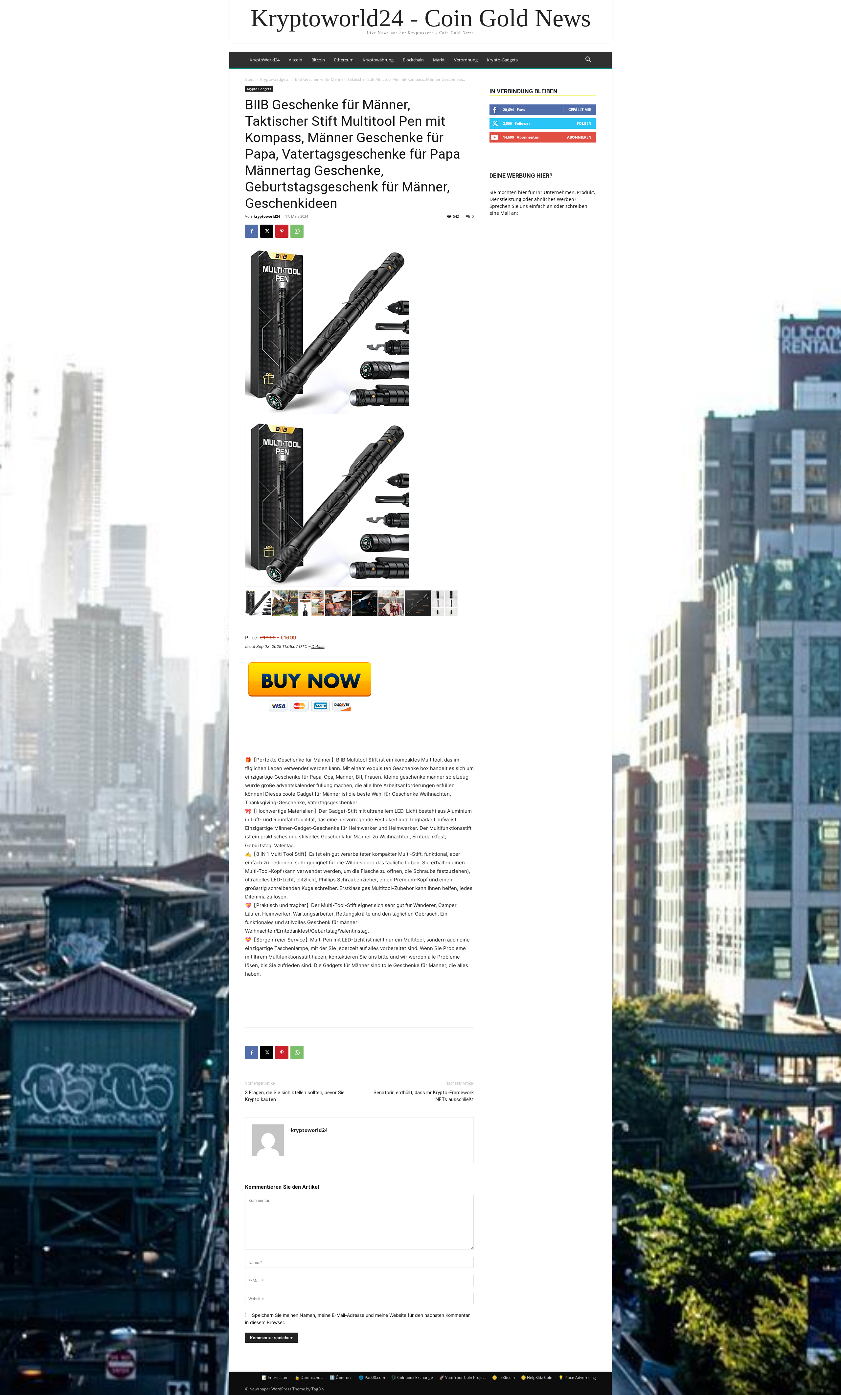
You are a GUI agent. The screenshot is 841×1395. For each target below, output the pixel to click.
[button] (588, 60)
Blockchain (413, 60)
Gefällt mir (579, 109)
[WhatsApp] (297, 231)
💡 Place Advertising (577, 1377)
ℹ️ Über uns (341, 1377)
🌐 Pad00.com (372, 1377)
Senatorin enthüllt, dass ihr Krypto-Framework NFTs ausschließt (424, 1096)
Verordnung (466, 60)
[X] (266, 231)
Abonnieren (579, 137)
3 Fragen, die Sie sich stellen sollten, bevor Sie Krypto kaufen (295, 1096)
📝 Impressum (275, 1377)
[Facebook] (251, 231)
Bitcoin (318, 60)
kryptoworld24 (267, 216)
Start (249, 79)
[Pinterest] (281, 231)
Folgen (584, 123)
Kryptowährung (378, 60)
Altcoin (295, 60)
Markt (439, 60)
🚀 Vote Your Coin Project (462, 1377)
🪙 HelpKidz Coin (536, 1377)
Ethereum (343, 60)
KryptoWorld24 (265, 60)
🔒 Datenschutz (309, 1377)
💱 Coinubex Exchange (412, 1377)
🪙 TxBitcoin (503, 1377)
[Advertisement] (359, 1005)
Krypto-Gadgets (502, 60)
